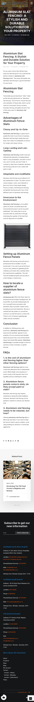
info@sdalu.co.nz (12, 567)
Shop (4, 663)
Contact (5, 670)
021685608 (11, 593)
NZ (29, 692)
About (5, 658)
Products (6, 660)
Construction (16, 34)
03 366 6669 (13, 624)
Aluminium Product (21, 465)
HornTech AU (22, 692)
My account (7, 668)
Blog (4, 665)
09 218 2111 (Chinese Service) (12, 559)
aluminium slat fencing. (21, 192)
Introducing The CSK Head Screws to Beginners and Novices (16, 488)
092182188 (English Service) (18, 557)
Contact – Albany (9, 672)
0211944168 (12, 632)
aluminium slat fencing (18, 330)
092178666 (12, 589)
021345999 (22, 563)
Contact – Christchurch (11, 677)
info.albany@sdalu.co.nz (10, 570)
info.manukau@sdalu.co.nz (15, 602)
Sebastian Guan (25, 34)
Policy (5, 679)
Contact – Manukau (10, 675)
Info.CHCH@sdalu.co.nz (10, 638)
